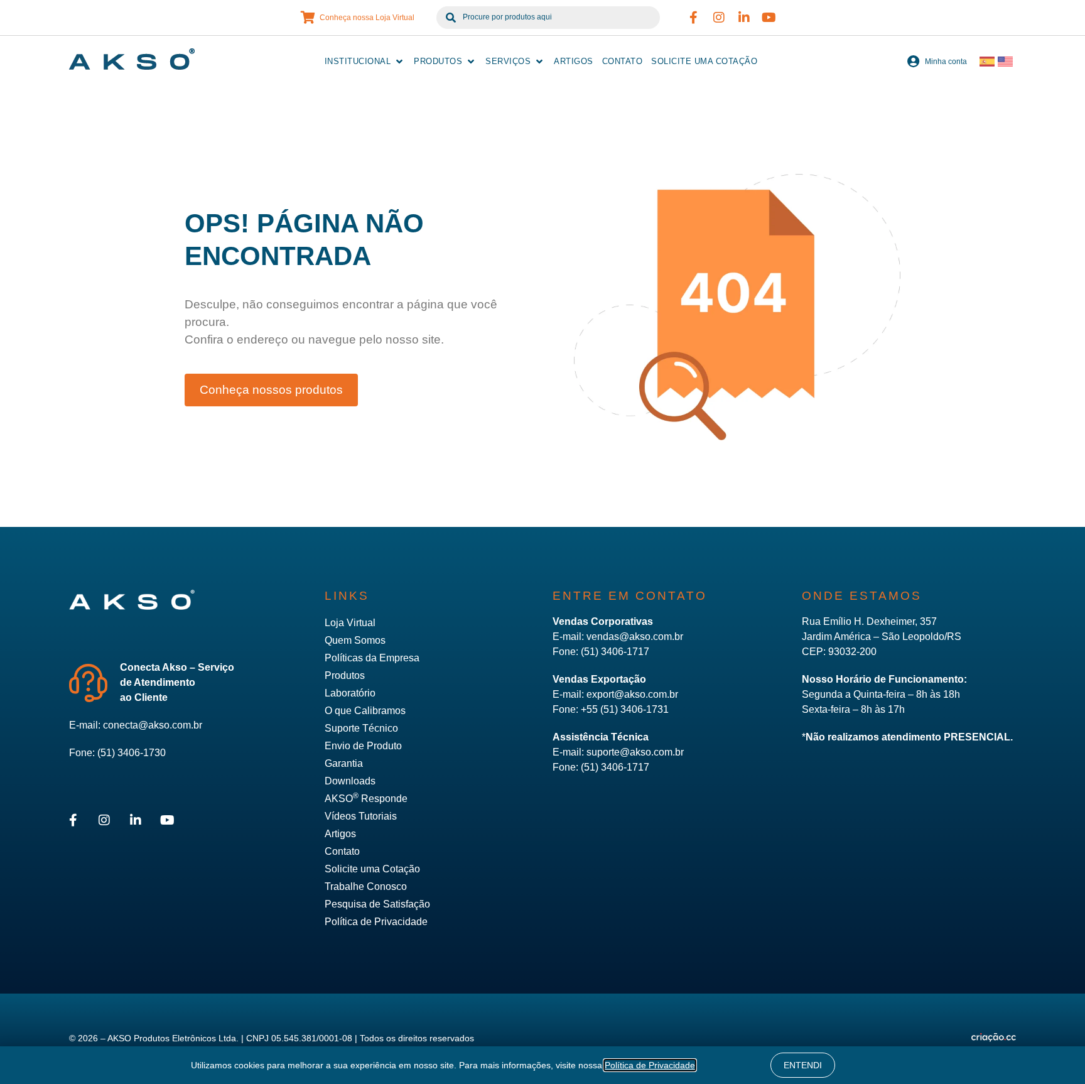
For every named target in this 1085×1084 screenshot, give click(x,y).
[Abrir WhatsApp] (1053, 1052)
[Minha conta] (913, 61)
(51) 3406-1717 (615, 651)
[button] (365, 61)
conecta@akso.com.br (152, 725)
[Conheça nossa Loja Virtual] (308, 17)
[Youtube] (769, 17)
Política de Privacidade (650, 1065)
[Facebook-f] (693, 17)
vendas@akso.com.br (634, 636)
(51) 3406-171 (612, 767)
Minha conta (946, 61)
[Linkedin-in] (744, 17)
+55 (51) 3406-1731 (625, 709)
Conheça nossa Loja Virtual (367, 17)
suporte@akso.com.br (635, 752)
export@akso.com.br (632, 694)
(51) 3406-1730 (131, 752)
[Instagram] (718, 17)
